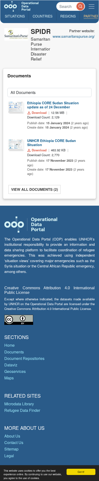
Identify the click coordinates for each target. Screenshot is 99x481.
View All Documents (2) (34, 189)
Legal (9, 455)
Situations (15, 16)
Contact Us (13, 442)
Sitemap (11, 449)
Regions (68, 16)
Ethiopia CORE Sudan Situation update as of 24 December (53, 104)
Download (39, 112)
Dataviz (10, 365)
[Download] (15, 106)
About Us (12, 436)
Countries (42, 16)
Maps (9, 378)
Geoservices (15, 371)
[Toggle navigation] (91, 6)
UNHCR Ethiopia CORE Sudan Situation (51, 142)
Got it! (81, 472)
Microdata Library (19, 404)
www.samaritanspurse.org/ (74, 36)
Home (9, 345)
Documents (14, 352)
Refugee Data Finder (22, 410)
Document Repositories (24, 358)
